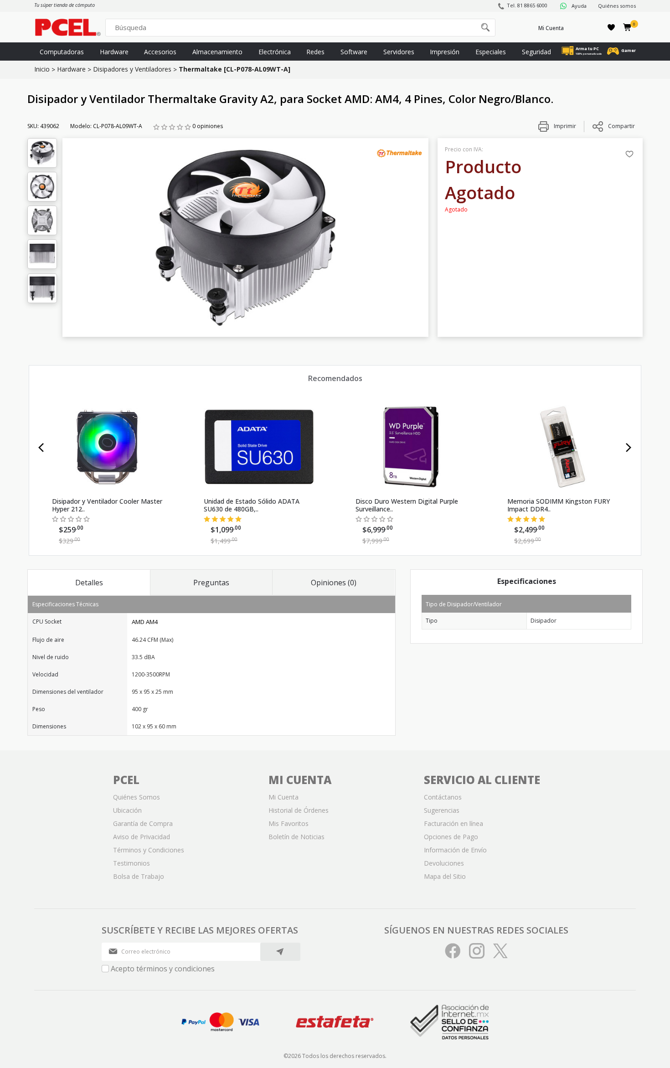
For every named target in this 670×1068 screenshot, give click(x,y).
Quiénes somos (617, 5)
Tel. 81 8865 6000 (527, 5)
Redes (315, 51)
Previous (41, 447)
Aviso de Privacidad (141, 836)
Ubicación (127, 810)
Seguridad (536, 51)
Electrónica (274, 51)
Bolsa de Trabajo (138, 876)
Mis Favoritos (288, 823)
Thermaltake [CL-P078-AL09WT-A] (234, 69)
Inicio (42, 69)
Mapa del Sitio (445, 876)
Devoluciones (444, 863)
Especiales (490, 51)
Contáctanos (443, 797)
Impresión (444, 51)
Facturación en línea (453, 823)
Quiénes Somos (136, 797)
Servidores (398, 51)
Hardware (114, 51)
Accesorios (160, 51)
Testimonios (131, 863)
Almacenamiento (217, 51)
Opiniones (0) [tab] (333, 583)
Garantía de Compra (143, 823)
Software (353, 51)
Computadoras (62, 51)
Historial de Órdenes (298, 810)
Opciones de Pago (451, 836)
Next (629, 447)
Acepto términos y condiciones (163, 969)
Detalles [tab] (89, 583)
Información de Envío (455, 850)
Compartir (621, 126)
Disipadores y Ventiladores (132, 69)
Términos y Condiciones (148, 850)
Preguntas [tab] (211, 583)
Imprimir (564, 126)
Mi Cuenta (551, 28)
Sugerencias (441, 810)
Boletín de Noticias (296, 836)
